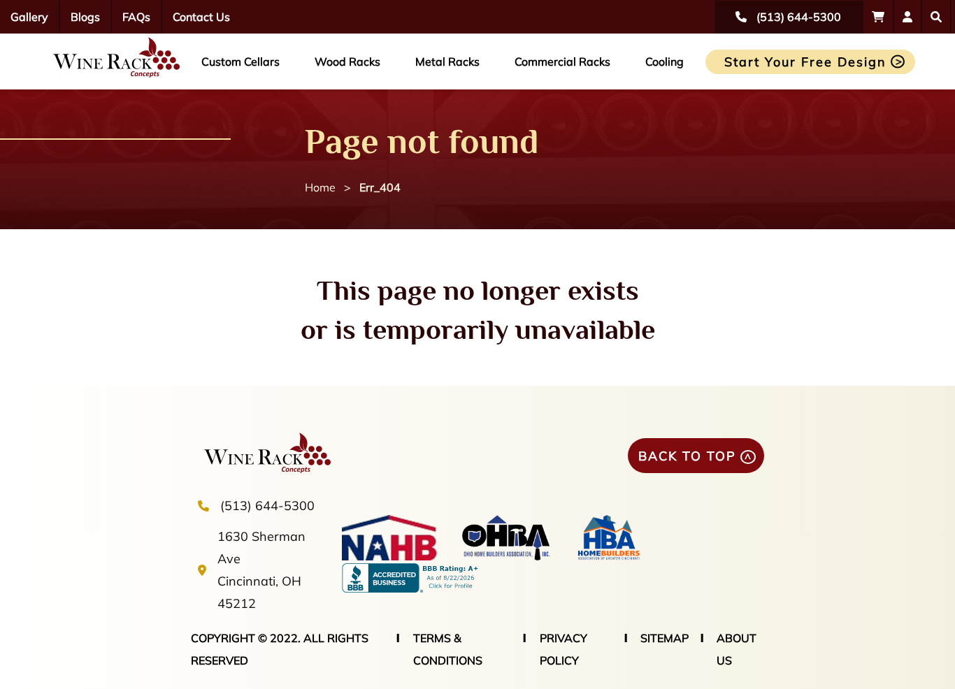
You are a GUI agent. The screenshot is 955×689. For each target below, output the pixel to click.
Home (320, 187)
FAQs (136, 17)
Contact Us (201, 17)
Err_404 (380, 187)
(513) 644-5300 (267, 506)
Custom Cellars (240, 61)
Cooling (664, 61)
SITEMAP (664, 638)
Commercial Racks (562, 61)
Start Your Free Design (805, 62)
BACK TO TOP (687, 456)
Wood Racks (347, 61)
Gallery (29, 17)
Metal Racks (447, 61)
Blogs (85, 17)
